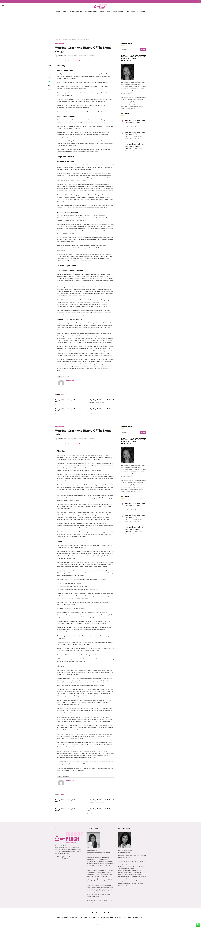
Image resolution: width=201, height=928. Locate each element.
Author (59, 376)
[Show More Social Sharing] (88, 60)
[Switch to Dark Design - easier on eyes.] (196, 1)
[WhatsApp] (49, 81)
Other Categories (131, 11)
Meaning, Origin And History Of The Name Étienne (68, 400)
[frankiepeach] (61, 386)
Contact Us (113, 920)
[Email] (49, 85)
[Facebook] (49, 69)
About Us (65, 917)
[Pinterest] (49, 77)
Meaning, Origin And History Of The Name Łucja (100, 409)
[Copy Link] (49, 89)
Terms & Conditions (90, 920)
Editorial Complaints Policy (89, 917)
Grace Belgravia (106, 924)
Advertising (74, 917)
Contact (142, 11)
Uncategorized (59, 43)
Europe (102, 11)
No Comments (82, 55)
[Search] (198, 1)
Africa (64, 11)
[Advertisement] (100, 26)
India (108, 11)
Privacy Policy (138, 917)
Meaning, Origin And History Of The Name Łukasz (68, 409)
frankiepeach (62, 55)
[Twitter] (49, 73)
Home (58, 11)
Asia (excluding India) (91, 11)
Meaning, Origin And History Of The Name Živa (101, 400)
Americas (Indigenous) (75, 11)
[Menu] (3, 6)
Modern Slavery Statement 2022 (111, 917)
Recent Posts (66, 376)
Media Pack (127, 917)
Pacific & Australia (118, 11)
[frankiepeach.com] (100, 6)
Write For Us (103, 920)
